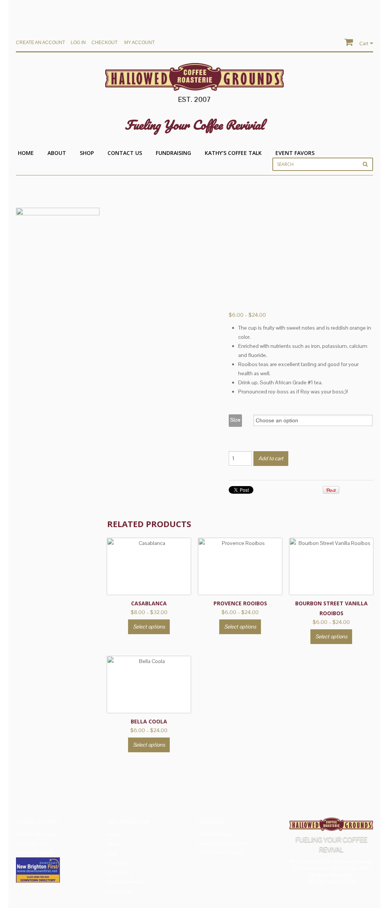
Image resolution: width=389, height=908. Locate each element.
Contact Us (125, 152)
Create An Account (40, 42)
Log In (78, 42)
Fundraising (173, 152)
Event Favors (295, 152)
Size (235, 419)
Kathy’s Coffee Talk (233, 152)
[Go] (365, 164)
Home (26, 152)
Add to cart (270, 458)
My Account (139, 42)
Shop (87, 152)
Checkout (104, 42)
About (56, 152)
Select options (149, 626)
